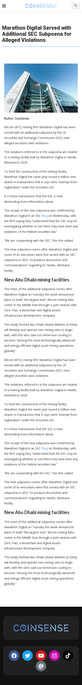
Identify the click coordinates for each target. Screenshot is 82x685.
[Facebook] (14, 655)
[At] (41, 666)
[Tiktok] (68, 655)
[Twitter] (27, 655)
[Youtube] (41, 655)
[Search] (75, 6)
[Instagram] (54, 655)
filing (44, 216)
